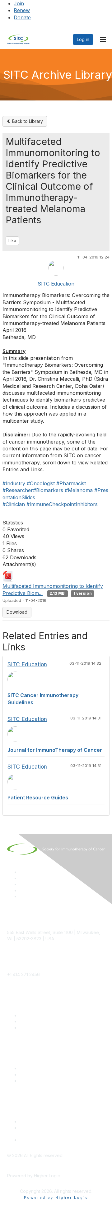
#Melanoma (79, 490)
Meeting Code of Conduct (46, 1121)
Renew (22, 10)
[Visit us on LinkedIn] (22, 872)
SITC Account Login (40, 1027)
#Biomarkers (48, 490)
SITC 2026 (30, 1021)
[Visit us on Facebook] (22, 896)
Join (19, 3)
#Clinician (13, 504)
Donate (22, 17)
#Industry (13, 483)
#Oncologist (41, 483)
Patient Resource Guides (37, 797)
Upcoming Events (37, 1074)
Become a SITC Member (45, 1015)
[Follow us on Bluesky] (22, 878)
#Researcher (17, 490)
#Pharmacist (71, 483)
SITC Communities (38, 1068)
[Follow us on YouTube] (22, 890)
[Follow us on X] (22, 884)
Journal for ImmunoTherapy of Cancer (54, 750)
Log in (83, 39)
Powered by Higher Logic (56, 1197)
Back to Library (27, 121)
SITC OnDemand (37, 1080)
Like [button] (12, 240)
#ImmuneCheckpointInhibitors (62, 504)
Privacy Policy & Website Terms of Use (60, 1139)
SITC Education (56, 284)
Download (17, 612)
